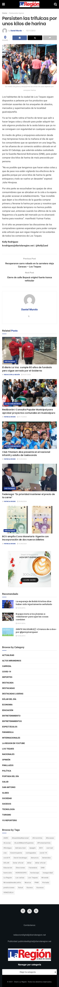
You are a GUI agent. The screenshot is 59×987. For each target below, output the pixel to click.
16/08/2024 (22, 544)
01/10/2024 (22, 417)
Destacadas (10, 361)
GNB (43, 867)
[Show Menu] (3, 4)
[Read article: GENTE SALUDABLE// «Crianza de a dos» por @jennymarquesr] (8, 632)
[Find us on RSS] (36, 911)
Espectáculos (9, 726)
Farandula (7, 732)
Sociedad (7, 798)
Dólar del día (9, 699)
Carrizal (6, 666)
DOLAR (6, 863)
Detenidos (46, 858)
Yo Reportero (9, 820)
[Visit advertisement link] (29, 569)
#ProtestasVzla (43, 843)
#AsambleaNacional (20, 838)
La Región (8, 877)
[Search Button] (55, 4)
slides (5, 792)
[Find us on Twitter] (29, 911)
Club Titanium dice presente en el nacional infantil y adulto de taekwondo (26, 453)
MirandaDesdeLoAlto (12, 882)
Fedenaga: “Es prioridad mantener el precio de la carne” (28, 496)
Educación (7, 710)
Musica (28, 882)
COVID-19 (6, 671)
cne (5, 853)
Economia (7, 704)
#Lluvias (7, 843)
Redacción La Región (12, 375)
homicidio (8, 873)
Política (6, 770)
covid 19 (43, 853)
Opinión (6, 759)
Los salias (20, 877)
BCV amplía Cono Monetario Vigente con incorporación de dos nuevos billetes (25, 538)
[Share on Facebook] (19, 37)
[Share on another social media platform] (50, 37)
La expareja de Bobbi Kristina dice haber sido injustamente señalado (34, 603)
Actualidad (8, 655)
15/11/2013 (30, 30)
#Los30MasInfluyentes (24, 843)
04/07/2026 (26, 375)
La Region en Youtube (13, 743)
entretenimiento (11, 715)
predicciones (9, 887)
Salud (5, 781)
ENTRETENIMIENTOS (12, 721)
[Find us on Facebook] (23, 911)
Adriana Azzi (20, 848)
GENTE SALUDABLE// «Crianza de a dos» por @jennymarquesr (36, 631)
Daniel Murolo (16, 30)
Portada (45, 882)
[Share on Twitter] (35, 37)
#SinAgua (8, 848)
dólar (29, 863)
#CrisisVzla (37, 838)
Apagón (33, 848)
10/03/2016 (21, 608)
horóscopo (34, 873)
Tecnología (8, 809)
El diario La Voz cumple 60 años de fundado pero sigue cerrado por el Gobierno (27, 369)
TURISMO (6, 814)
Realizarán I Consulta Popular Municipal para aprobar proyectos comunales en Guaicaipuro (28, 411)
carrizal (50, 848)
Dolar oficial (18, 863)
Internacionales (11, 737)
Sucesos (6, 803)
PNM (37, 882)
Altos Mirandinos (13, 404)
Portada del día (10, 776)
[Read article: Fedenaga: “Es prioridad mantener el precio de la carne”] (29, 477)
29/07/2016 (21, 623)
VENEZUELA (8, 892)
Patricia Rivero (10, 417)
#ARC (6, 838)
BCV (41, 848)
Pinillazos (7, 765)
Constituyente (16, 853)
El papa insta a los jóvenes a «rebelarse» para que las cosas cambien (32, 616)
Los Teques (8, 748)
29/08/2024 (22, 501)
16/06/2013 (21, 636)
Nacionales (8, 754)
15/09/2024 (22, 459)
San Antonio (8, 787)
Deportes (7, 677)
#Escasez (50, 838)
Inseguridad (48, 873)
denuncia (35, 858)
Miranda (45, 877)
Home (4, 13)
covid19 (7, 858)
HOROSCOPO (21, 873)
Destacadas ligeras (16, 13)
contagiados (31, 853)
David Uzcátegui (20, 858)
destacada (7, 682)
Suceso (30, 887)
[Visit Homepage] (29, 4)
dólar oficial (40, 863)
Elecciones (20, 867)
